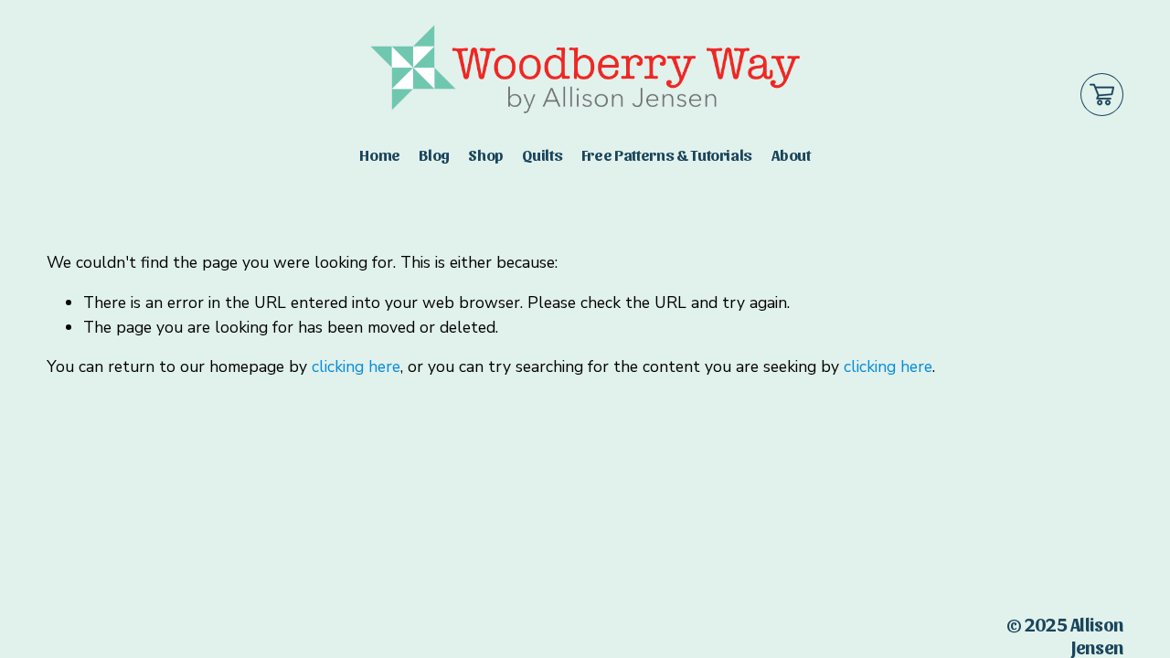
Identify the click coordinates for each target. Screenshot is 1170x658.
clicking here (356, 366)
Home (379, 154)
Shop (486, 154)
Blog (434, 154)
